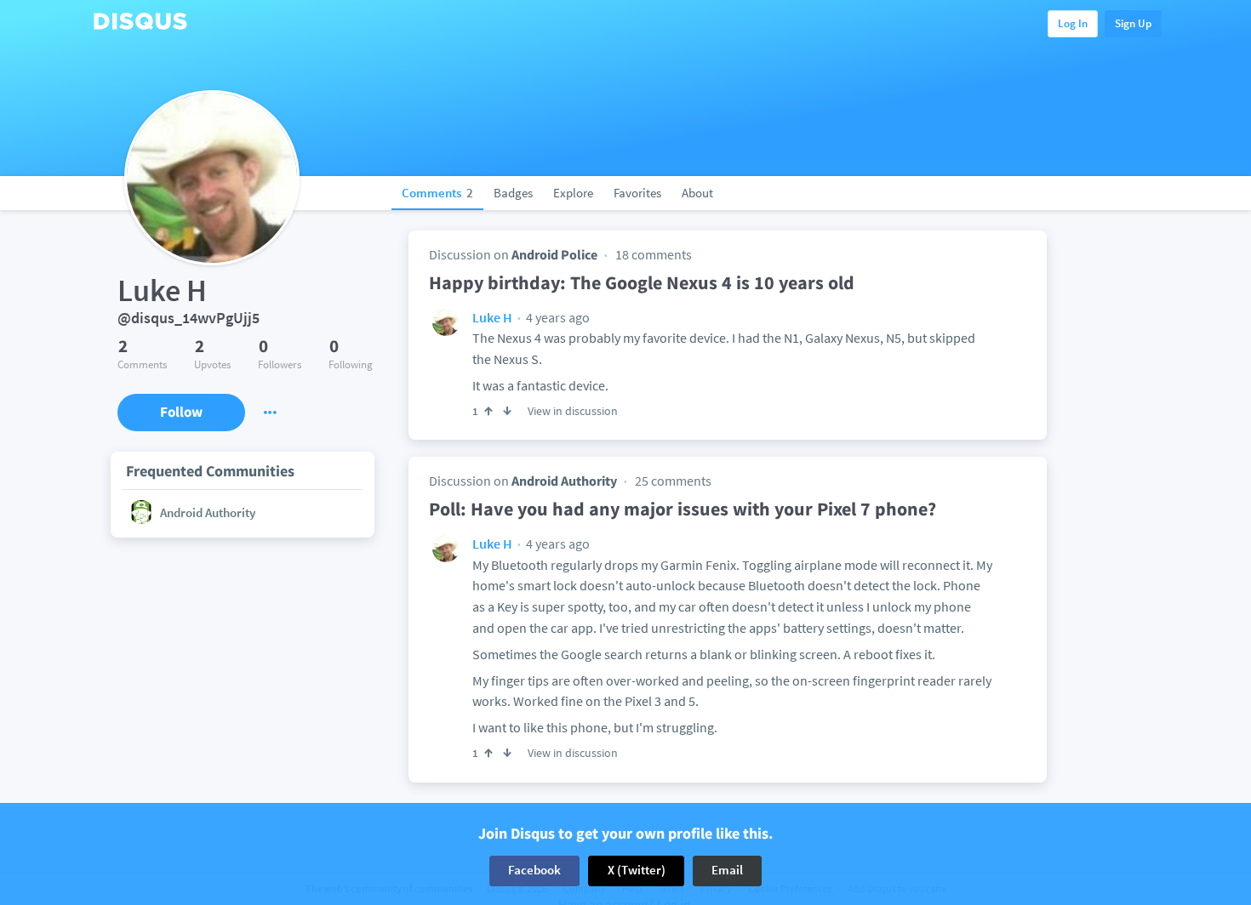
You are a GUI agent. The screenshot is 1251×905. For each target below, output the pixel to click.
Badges (513, 193)
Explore (573, 193)
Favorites (637, 193)
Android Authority (564, 480)
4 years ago (556, 317)
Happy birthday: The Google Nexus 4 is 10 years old (641, 282)
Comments (437, 193)
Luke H (492, 317)
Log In (1073, 23)
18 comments (653, 254)
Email (727, 870)
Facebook (534, 870)
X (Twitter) (636, 870)
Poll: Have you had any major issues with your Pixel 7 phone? (682, 509)
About (697, 193)
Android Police (554, 254)
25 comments (673, 480)
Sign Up (1133, 23)
